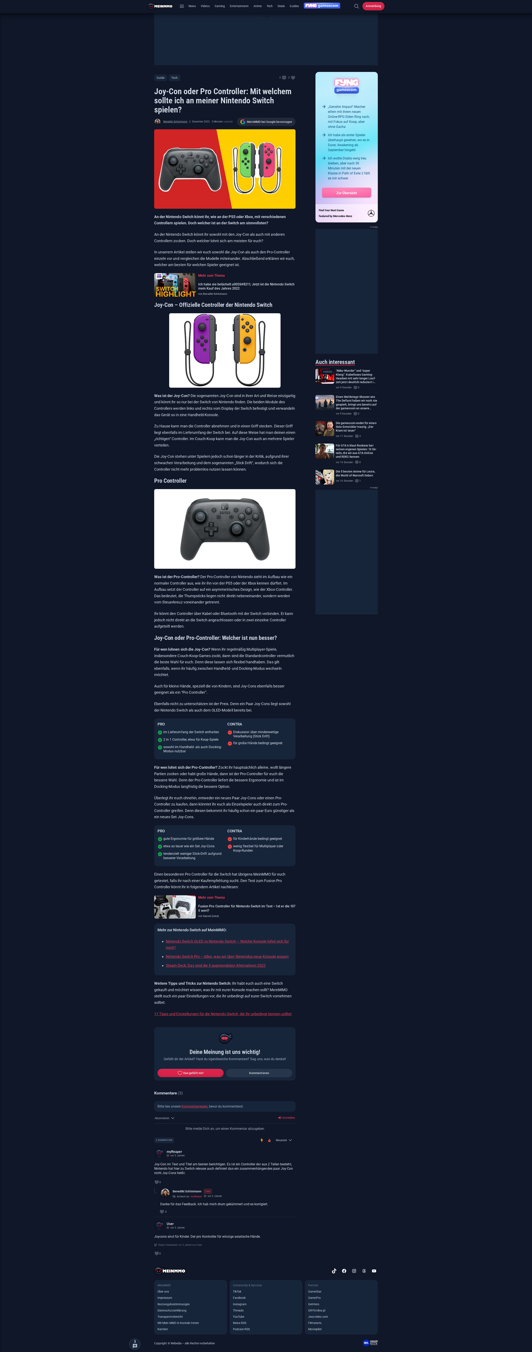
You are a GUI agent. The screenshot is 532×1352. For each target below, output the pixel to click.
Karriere (163, 1329)
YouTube (238, 1316)
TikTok (237, 1291)
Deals (281, 6)
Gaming (220, 6)
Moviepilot (315, 1329)
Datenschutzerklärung (172, 1310)
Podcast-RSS (241, 1329)
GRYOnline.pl (316, 1310)
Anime (258, 6)
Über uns (163, 1291)
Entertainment (239, 6)
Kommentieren (259, 1073)
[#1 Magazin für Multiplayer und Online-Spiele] (163, 6)
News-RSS (239, 1323)
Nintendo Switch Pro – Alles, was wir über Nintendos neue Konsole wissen (227, 956)
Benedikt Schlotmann (175, 121)
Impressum (165, 1297)
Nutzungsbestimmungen (174, 1304)
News (192, 6)
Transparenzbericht (170, 1316)
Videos (205, 6)
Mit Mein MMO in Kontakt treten (178, 1323)
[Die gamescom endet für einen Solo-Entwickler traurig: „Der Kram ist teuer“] (324, 428)
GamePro (314, 1297)
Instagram (240, 1304)
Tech (270, 6)
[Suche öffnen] (356, 6)
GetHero (313, 1304)
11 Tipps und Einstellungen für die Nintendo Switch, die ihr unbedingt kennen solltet (223, 1014)
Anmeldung (373, 6)
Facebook (239, 1297)
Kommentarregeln (194, 1106)
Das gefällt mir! (193, 1073)
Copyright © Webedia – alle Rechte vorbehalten (184, 1343)
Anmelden (288, 1117)
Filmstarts (314, 1323)
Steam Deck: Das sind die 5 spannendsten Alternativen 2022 (216, 965)
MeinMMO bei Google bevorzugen (269, 121)
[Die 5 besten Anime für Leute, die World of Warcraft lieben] (324, 477)
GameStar (314, 1291)
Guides (294, 6)
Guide (161, 77)
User (170, 1224)
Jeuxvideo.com (318, 1316)
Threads (238, 1310)
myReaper (174, 1152)
